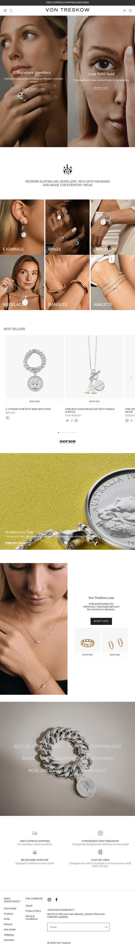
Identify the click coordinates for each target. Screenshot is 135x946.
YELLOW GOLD (92, 771)
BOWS (28, 759)
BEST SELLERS (28, 747)
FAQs (7, 919)
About (28, 906)
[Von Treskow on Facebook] (56, 900)
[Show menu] (5, 10)
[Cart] (130, 10)
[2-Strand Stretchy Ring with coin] (35, 370)
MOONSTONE (70, 759)
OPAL (46, 759)
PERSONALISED (105, 747)
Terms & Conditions (31, 918)
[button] (130, 377)
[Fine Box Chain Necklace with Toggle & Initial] (94, 370)
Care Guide (10, 908)
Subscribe (106, 927)
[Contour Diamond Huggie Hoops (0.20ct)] (115, 643)
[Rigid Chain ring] (88, 643)
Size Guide (10, 929)
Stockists (9, 940)
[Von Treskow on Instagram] (49, 900)
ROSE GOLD (40, 771)
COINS (55, 747)
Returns (8, 924)
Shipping (9, 935)
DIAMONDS (101, 759)
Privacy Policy (33, 911)
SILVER (65, 771)
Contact (8, 914)
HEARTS (76, 747)
